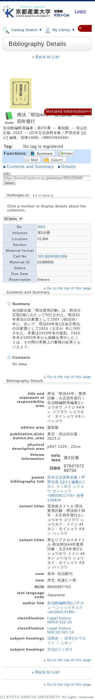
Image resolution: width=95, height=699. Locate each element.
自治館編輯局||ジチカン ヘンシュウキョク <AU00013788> (65, 607)
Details (68, 166)
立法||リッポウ (60, 649)
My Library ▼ (63, 30)
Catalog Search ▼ (26, 30)
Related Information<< (68, 111)
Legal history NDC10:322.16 (60, 630)
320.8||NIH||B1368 (52, 256)
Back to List (47, 57)
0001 (41, 227)
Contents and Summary (30, 166)
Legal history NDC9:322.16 (59, 620)
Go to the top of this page (69, 288)
